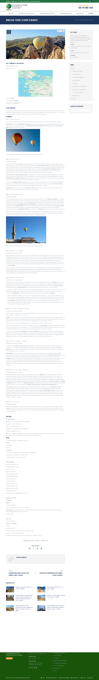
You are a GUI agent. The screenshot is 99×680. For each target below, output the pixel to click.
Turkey (8, 33)
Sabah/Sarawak (77, 74)
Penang (75, 83)
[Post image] (10, 589)
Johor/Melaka (77, 80)
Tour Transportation (78, 92)
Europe (8, 31)
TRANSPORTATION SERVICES (79, 86)
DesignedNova (90, 677)
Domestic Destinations (77, 71)
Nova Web (28, 677)
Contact (74, 98)
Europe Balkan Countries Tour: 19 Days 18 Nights (55, 587)
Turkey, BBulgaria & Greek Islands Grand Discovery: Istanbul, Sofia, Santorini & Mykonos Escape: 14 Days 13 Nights (23, 598)
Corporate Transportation (80, 89)
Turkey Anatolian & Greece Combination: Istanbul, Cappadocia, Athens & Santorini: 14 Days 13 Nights (24, 608)
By (37, 540)
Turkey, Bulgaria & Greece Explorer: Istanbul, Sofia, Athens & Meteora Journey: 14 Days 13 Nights (56, 607)
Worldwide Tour (76, 95)
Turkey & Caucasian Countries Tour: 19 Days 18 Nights (24, 587)
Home (73, 68)
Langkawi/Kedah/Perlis (79, 77)
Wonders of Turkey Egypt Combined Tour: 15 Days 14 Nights (56, 596)
